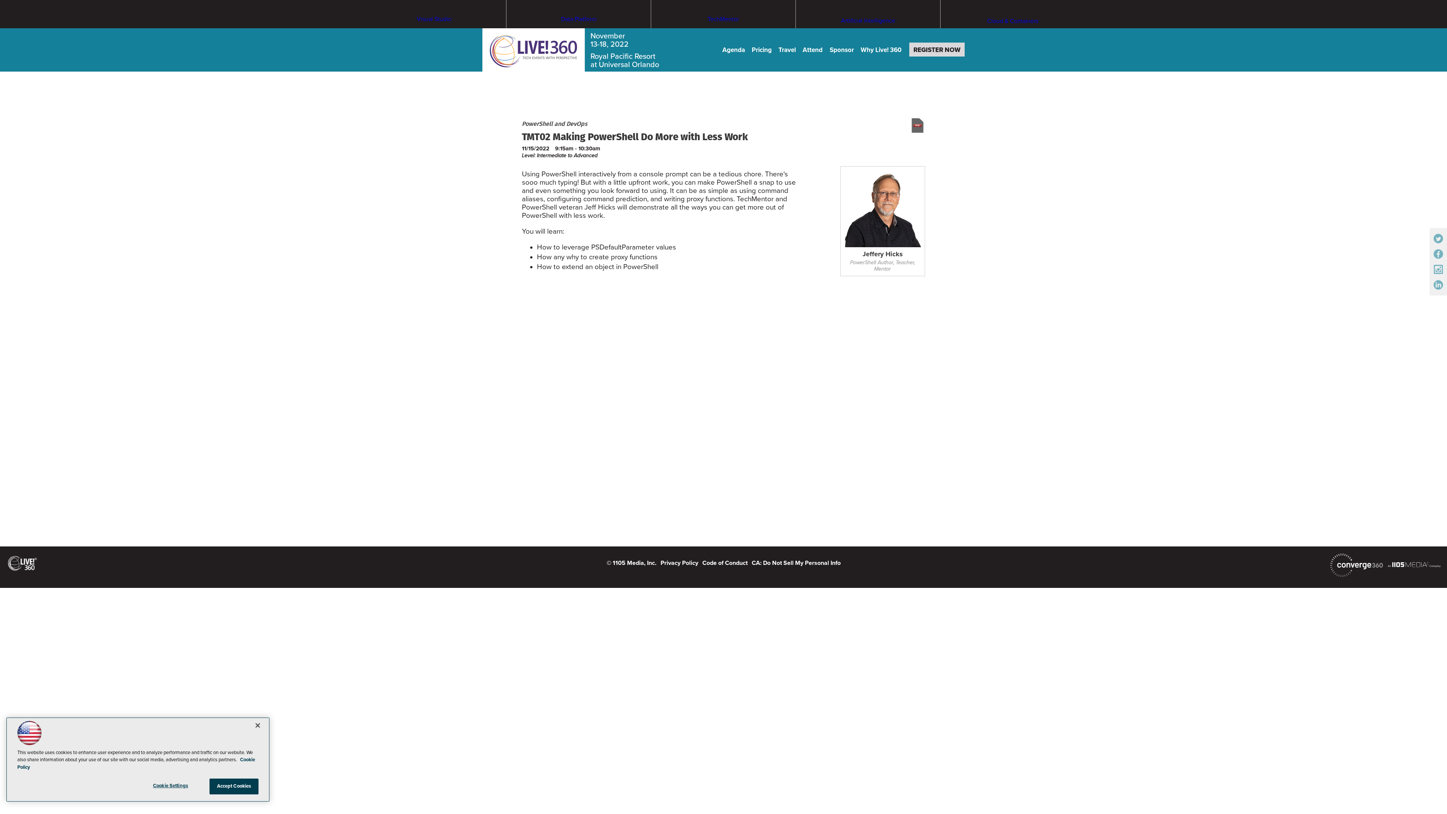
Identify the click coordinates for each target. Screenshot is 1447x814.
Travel (787, 50)
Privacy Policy (679, 563)
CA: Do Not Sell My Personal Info (796, 563)
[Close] (257, 725)
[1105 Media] (1414, 564)
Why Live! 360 (881, 50)
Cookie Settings (170, 786)
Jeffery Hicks (883, 254)
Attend (813, 50)
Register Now (937, 50)
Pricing (762, 50)
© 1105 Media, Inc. (631, 563)
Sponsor (842, 50)
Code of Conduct (725, 563)
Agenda (733, 50)
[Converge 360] (1356, 565)
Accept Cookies (234, 786)
